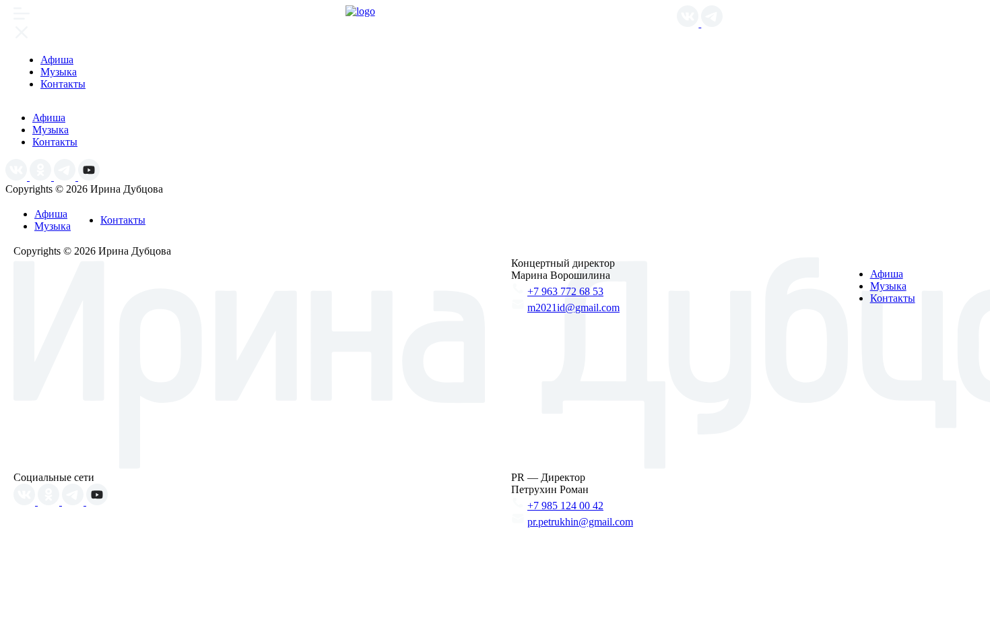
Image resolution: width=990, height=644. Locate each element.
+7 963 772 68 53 (565, 291)
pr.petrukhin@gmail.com (580, 521)
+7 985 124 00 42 (565, 505)
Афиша (56, 59)
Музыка (58, 71)
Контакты (63, 84)
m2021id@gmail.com (573, 307)
